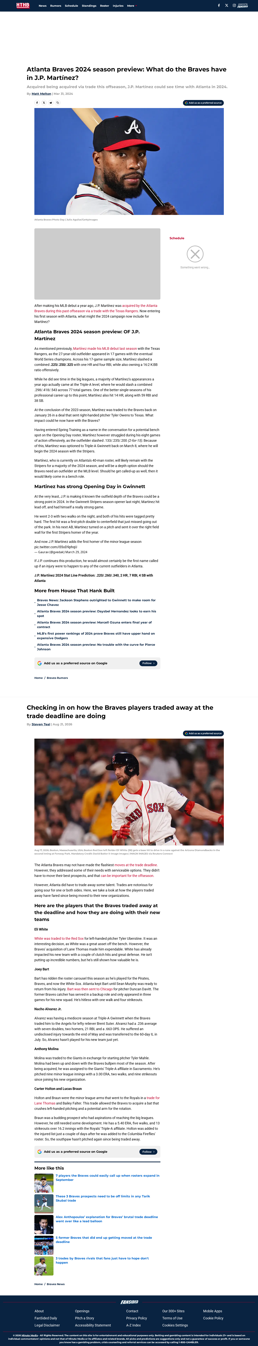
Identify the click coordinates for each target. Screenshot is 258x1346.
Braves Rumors (57, 678)
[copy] (57, 102)
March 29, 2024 (76, 552)
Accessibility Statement (93, 1325)
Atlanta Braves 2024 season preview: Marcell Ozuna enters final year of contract (94, 625)
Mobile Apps (212, 1311)
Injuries (118, 5)
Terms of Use (172, 1318)
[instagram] (234, 5)
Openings (82, 1311)
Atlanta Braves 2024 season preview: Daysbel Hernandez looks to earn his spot (96, 614)
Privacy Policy (136, 1318)
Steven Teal (41, 724)
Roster (104, 5)
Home (38, 678)
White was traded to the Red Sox (59, 938)
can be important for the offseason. (127, 876)
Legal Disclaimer (47, 1325)
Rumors (55, 5)
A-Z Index (133, 1325)
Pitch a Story (84, 1318)
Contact (132, 1311)
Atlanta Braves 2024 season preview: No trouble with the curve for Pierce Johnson (96, 647)
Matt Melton (41, 94)
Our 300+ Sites (173, 1311)
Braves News (56, 1284)
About (39, 1311)
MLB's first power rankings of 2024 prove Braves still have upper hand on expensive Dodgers (96, 636)
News (42, 5)
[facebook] (219, 5)
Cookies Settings (175, 1325)
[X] (226, 5)
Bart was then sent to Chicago (90, 989)
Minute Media (30, 1335)
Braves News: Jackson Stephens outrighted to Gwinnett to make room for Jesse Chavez (96, 602)
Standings (89, 5)
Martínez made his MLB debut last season (105, 349)
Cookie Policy (213, 1318)
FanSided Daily (46, 1318)
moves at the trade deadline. (136, 865)
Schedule (71, 5)
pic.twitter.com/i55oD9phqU (55, 547)
